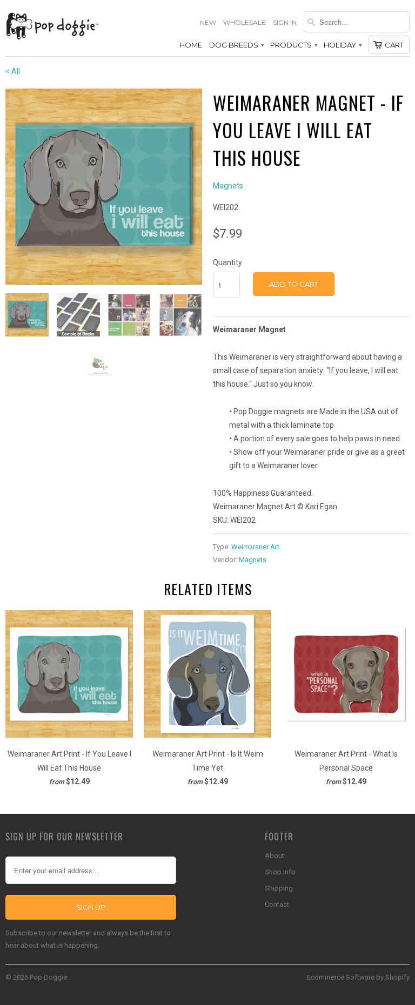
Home (190, 45)
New (208, 22)
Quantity (227, 262)
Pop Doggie (48, 977)
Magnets (228, 185)
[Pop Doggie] (51, 25)
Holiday (342, 45)
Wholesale (244, 22)
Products (293, 45)
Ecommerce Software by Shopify (358, 977)
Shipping (279, 888)
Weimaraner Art (255, 547)
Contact (277, 904)
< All (12, 71)
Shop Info (280, 872)
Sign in (285, 22)
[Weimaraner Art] (103, 187)
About (274, 856)
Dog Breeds (236, 45)
